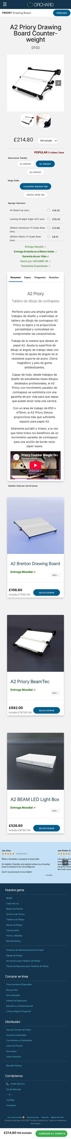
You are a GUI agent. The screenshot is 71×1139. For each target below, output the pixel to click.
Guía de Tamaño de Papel (18, 1029)
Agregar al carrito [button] (52, 1133)
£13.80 (56, 228)
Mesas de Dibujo (14, 925)
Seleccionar (46, 592)
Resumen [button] (16, 277)
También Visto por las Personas (22, 486)
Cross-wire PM (35, 195)
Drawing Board (16, 12)
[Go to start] (27, 120)
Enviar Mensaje (13, 1089)
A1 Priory (25, 164)
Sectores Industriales (16, 1035)
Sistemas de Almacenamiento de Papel (25, 950)
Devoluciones (33, 1117)
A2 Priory (45, 164)
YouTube (10, 1100)
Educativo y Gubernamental (19, 1006)
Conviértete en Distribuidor (19, 1040)
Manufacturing (13, 941)
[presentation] (65, 863)
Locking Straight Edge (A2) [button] (27, 219)
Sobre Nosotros (13, 1056)
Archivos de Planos (15, 914)
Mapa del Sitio (57, 1117)
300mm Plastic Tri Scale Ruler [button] (25, 238)
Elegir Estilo (13, 180)
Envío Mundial (13, 995)
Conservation (12, 930)
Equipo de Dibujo (14, 955)
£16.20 (56, 210)
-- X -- (9, 1094)
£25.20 (56, 219)
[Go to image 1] (43, 120)
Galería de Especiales (16, 1000)
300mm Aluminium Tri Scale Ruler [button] (27, 229)
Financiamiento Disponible (19, 984)
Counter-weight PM (35, 186)
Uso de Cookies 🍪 (16, 1117)
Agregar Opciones (16, 203)
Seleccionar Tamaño (17, 158)
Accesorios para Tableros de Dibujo (23, 960)
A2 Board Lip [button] (19, 210)
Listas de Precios (14, 1045)
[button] (58, 83)
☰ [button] (5, 4)
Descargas (11, 1051)
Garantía (45, 1117)
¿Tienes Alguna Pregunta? (18, 1011)
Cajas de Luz (12, 903)
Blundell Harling (13, 1065)
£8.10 (55, 236)
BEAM (9, 898)
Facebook (11, 1105)
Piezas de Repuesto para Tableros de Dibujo (27, 966)
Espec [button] (27, 277)
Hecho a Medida (14, 935)
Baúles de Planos (14, 908)
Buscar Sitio (12, 990)
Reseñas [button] (54, 277)
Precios (62, 13)
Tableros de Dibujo (15, 919)
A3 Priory (35, 172)
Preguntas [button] (40, 277)
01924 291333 (15, 1083)
